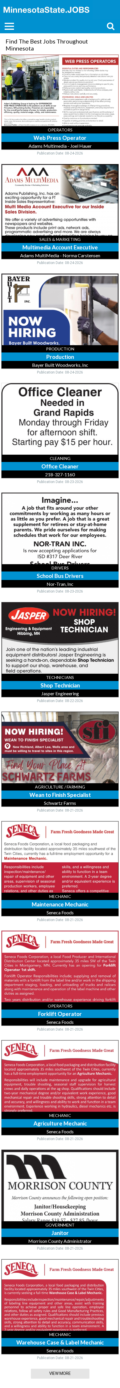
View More (60, 1373)
